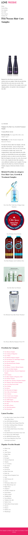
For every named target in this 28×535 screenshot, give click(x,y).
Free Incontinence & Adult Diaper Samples (14, 359)
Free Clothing (7, 386)
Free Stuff (3, 12)
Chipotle (6, 462)
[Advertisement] (14, 39)
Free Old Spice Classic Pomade (14, 234)
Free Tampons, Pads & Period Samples (13, 382)
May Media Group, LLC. (10, 484)
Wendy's (6, 507)
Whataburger (7, 511)
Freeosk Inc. (7, 469)
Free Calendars (7, 374)
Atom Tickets (7, 452)
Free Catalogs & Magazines (10, 353)
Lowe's (6, 481)
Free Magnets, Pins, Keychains (11, 401)
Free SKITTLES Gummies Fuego (12, 436)
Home (2, 6)
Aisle (5, 450)
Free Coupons (4, 14)
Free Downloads (8, 409)
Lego (5, 477)
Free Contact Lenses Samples (11, 396)
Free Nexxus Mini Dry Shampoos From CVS (14, 341)
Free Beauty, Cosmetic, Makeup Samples (14, 367)
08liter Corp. (7, 448)
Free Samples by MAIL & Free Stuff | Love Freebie (12, 530)
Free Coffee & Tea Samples (10, 392)
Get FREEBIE (4, 123)
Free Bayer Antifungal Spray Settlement (13, 425)
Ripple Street (7, 486)
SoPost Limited (7, 494)
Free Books (7, 388)
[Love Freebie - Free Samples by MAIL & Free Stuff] (8, 3)
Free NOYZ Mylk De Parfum (11, 421)
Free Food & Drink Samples (11, 369)
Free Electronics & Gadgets (10, 390)
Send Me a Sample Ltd (9, 490)
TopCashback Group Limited (11, 504)
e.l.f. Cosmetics (8, 463)
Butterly (6, 456)
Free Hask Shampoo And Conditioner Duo (14, 260)
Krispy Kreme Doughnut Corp (11, 475)
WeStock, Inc (7, 509)
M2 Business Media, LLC (10, 483)
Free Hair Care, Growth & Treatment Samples (15, 380)
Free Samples (4, 10)
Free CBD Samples (8, 399)
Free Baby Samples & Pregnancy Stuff (13, 376)
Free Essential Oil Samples (10, 397)
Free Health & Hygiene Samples (11, 357)
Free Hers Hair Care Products (14, 288)
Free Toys (6, 403)
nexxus (11, 132)
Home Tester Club (8, 471)
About (14, 532)
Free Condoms (7, 394)
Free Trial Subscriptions (9, 407)
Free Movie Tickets (8, 405)
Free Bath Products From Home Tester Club (14, 432)
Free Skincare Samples (9, 351)
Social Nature (7, 492)
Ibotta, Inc (6, 473)
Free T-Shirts (7, 355)
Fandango (6, 467)
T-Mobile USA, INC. (9, 500)
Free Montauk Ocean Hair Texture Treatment (14, 314)
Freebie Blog (4, 8)
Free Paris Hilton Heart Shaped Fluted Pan (14, 423)
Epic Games (7, 465)
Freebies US (4, 15)
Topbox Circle (7, 502)
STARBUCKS (7, 496)
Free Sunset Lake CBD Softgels (11, 434)
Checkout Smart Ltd (9, 460)
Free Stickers (7, 365)
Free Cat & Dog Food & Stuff (11, 384)
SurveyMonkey (8, 498)
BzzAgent (6, 458)
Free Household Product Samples (12, 363)
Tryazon (6, 505)
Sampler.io (6, 488)
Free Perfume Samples (9, 378)
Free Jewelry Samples (9, 361)
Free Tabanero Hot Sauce (10, 427)
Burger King (7, 454)
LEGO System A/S (8, 479)
